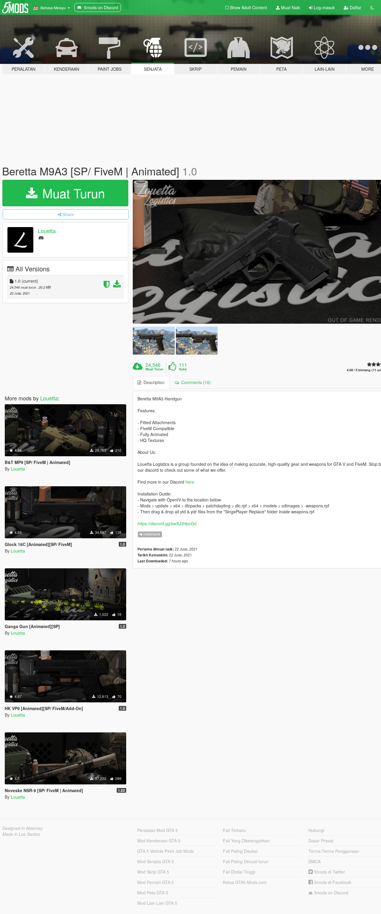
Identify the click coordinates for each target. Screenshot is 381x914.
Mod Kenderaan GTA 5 (158, 841)
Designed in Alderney (22, 828)
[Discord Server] (41, 237)
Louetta (47, 231)
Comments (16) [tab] (195, 382)
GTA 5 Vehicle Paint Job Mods (165, 851)
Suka (183, 369)
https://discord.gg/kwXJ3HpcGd (167, 523)
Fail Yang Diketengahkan (246, 841)
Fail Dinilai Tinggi (239, 872)
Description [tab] (153, 382)
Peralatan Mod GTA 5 (157, 830)
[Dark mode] (372, 7)
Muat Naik (290, 7)
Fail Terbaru (234, 830)
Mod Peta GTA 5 (152, 893)
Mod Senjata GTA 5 (155, 861)
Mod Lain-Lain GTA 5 (157, 903)
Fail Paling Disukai (240, 851)
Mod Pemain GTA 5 (155, 882)
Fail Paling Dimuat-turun (245, 861)
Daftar (355, 7)
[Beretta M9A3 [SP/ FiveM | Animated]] (153, 340)
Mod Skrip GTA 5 (153, 872)
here (189, 482)
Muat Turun (72, 193)
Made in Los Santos (21, 834)
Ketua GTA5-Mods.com (245, 882)
